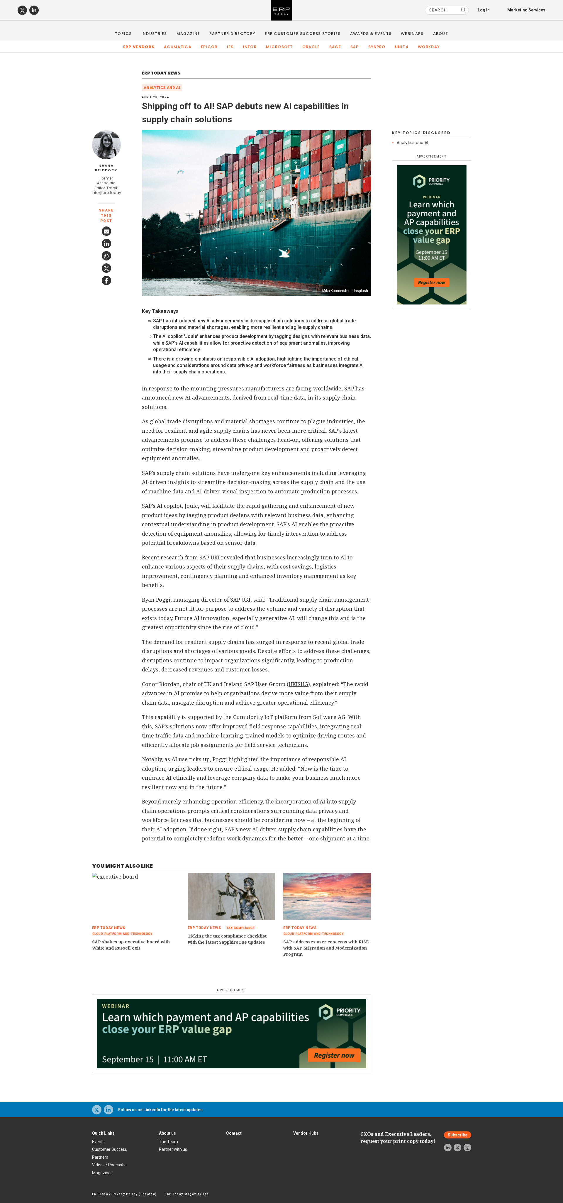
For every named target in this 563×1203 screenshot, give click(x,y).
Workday (429, 47)
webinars (412, 33)
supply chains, (246, 566)
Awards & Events (371, 33)
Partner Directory (232, 33)
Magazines (102, 1172)
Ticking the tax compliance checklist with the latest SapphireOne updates (227, 939)
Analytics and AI (162, 87)
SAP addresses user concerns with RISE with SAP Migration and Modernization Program (326, 948)
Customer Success (109, 1149)
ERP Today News (161, 73)
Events (98, 1141)
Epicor (209, 47)
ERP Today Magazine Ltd (187, 1194)
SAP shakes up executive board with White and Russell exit (131, 945)
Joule (191, 505)
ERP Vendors (139, 47)
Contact (234, 1133)
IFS (230, 47)
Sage (335, 47)
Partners (100, 1157)
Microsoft (279, 47)
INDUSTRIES (154, 33)
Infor (250, 47)
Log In (484, 10)
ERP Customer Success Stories (302, 33)
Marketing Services (526, 10)
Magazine (188, 33)
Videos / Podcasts (109, 1165)
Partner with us (173, 1149)
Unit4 (402, 47)
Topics (123, 33)
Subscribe (457, 1135)
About (440, 33)
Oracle (311, 47)
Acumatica (177, 47)
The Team (168, 1141)
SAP (354, 47)
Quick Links (103, 1133)
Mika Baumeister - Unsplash (345, 290)
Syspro (377, 47)
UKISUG (298, 684)
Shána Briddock (106, 167)
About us (167, 1133)
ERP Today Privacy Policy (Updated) (124, 1194)
